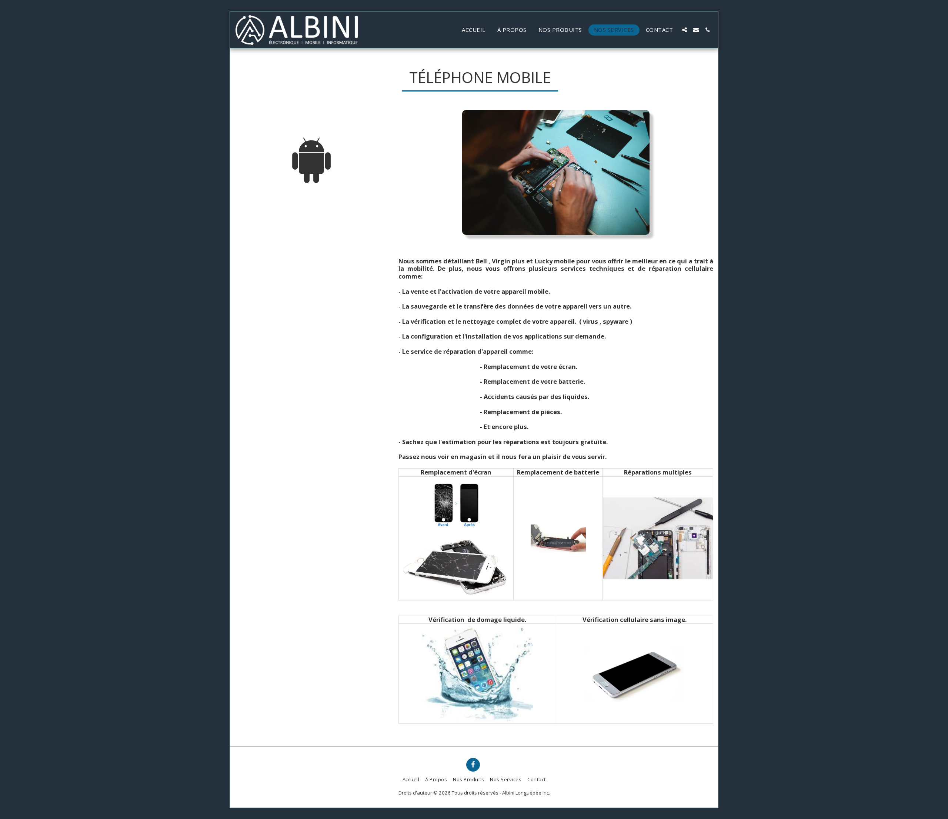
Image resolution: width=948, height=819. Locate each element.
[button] (684, 30)
